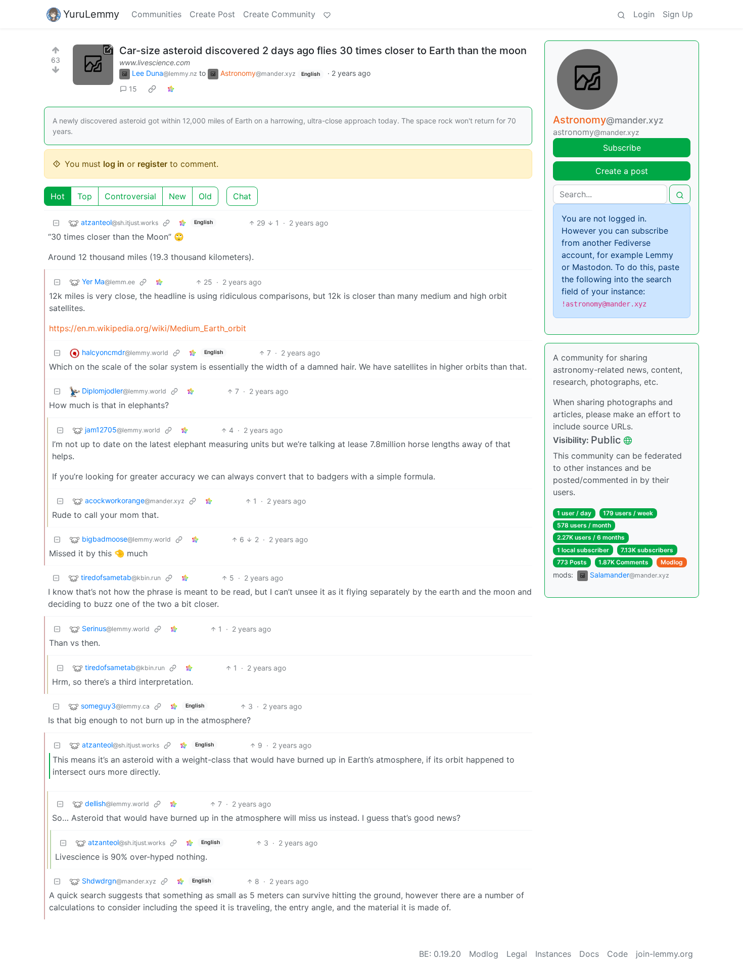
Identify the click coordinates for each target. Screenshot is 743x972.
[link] (152, 89)
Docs (589, 954)
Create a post (621, 171)
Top (84, 196)
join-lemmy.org (664, 954)
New (177, 196)
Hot (58, 196)
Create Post (212, 14)
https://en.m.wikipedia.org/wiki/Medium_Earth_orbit (147, 328)
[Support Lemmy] (327, 14)
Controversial (130, 196)
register (152, 164)
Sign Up (678, 14)
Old (205, 196)
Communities (156, 14)
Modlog (672, 562)
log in (113, 164)
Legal (516, 954)
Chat (242, 196)
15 (133, 88)
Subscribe (622, 148)
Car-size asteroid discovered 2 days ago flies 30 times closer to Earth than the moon (323, 51)
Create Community (279, 14)
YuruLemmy (91, 14)
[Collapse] (56, 223)
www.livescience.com (154, 62)
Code (617, 954)
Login (644, 14)
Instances (553, 954)
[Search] (621, 14)
